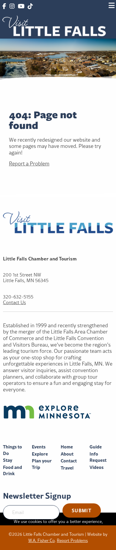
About (67, 454)
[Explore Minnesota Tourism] (58, 411)
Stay (7, 460)
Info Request (98, 457)
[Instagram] (11, 6)
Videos (97, 467)
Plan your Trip (42, 464)
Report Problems (72, 540)
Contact (69, 461)
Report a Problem (29, 163)
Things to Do (12, 450)
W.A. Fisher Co (41, 540)
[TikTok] (30, 6)
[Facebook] (4, 6)
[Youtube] (21, 6)
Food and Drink (12, 470)
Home (67, 447)
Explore (40, 454)
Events (39, 447)
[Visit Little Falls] (54, 25)
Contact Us (14, 302)
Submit (82, 510)
